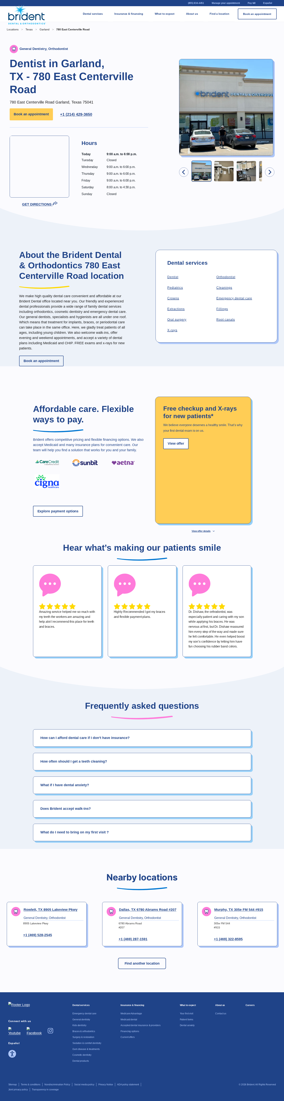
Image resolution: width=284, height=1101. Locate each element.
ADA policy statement (128, 1084)
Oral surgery (176, 319)
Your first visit (180, 22)
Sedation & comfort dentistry (111, 110)
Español (267, 3)
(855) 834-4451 (196, 3)
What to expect (164, 13)
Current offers (150, 90)
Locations (13, 29)
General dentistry (111, 35)
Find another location (142, 963)
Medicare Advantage (152, 20)
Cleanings (224, 287)
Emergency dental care (234, 298)
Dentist (172, 277)
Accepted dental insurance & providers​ (152, 55)
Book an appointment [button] (31, 114)
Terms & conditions (30, 1084)
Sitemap (12, 1084)
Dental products (111, 161)
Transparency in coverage (45, 1089)
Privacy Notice (105, 1084)
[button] (201, 171)
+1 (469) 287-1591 (133, 939)
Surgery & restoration (112, 92)
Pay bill (251, 3)
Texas (236, 43)
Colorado (237, 18)
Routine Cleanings (112, 49)
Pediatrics (175, 287)
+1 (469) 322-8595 (228, 939)
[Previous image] (183, 172)
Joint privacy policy (18, 1089)
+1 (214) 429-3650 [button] (76, 114)
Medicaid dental (151, 35)
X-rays (172, 330)
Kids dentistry (111, 63)
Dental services (93, 13)
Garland (45, 29)
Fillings (222, 309)
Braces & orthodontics (113, 78)
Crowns (173, 298)
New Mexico (236, 31)
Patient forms (182, 39)
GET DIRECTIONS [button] (37, 204)
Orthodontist (225, 277)
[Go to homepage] (27, 13)
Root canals (225, 319)
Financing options (152, 76)
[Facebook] (34, 1033)
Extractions (176, 309)
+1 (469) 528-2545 (37, 935)
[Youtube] (14, 1033)
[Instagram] (50, 1032)
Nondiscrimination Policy (57, 1084)
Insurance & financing (128, 13)
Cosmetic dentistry (111, 147)
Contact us (205, 20)
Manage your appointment (226, 3)
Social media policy (84, 1084)
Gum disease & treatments (112, 131)
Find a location (219, 13)
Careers (206, 33)
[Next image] (269, 172)
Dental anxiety (182, 53)
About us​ (192, 13)
